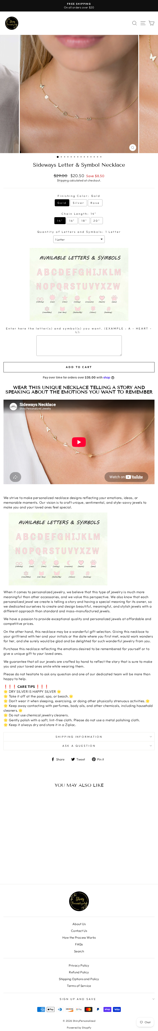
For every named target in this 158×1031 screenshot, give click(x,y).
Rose (95, 202)
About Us (79, 924)
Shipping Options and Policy (79, 979)
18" (84, 220)
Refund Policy (79, 972)
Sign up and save (78, 999)
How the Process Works (79, 937)
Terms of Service (79, 986)
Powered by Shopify (79, 1027)
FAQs (79, 944)
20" (96, 220)
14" (60, 220)
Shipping (63, 180)
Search (79, 951)
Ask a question (79, 745)
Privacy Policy (79, 965)
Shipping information (79, 736)
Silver (78, 202)
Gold (62, 202)
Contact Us (79, 931)
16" (72, 220)
